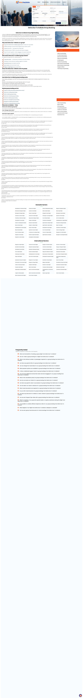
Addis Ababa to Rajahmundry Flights (61, 257)
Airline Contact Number (55, 2)
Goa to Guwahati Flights (46, 229)
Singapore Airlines (60, 66)
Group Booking (45, 2)
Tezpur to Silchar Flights (33, 227)
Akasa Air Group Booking (62, 58)
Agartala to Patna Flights (60, 215)
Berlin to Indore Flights (32, 267)
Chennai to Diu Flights (32, 208)
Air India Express (60, 60)
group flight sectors (38, 86)
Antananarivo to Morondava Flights (21, 262)
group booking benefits (22, 86)
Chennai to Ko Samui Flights (33, 244)
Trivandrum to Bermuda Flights (47, 267)
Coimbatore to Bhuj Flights (47, 220)
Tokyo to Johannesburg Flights (61, 249)
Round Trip (38, 6)
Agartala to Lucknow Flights (33, 229)
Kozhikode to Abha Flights (60, 267)
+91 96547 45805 (7, 117)
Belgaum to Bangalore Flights (61, 208)
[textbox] (59, 10)
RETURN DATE (61, 11)
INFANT (57, 14)
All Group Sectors (60, 106)
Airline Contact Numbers (62, 111)
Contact (64, 2)
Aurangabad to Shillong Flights (34, 237)
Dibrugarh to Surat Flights (47, 213)
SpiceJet (32, 39)
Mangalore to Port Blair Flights (61, 232)
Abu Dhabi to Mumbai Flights (19, 246)
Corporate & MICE (7, 59)
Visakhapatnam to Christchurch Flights (48, 270)
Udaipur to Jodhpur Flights (33, 225)
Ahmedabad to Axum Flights (19, 249)
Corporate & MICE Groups (62, 113)
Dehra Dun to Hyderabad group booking (12, 103)
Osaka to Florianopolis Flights (20, 264)
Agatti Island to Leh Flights (47, 234)
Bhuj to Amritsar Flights (19, 225)
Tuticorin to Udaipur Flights (47, 232)
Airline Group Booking (61, 102)
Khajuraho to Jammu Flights (19, 237)
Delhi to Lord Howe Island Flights (34, 269)
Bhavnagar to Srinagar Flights (20, 213)
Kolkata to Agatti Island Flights (34, 234)
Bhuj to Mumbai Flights (18, 229)
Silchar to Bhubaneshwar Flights (48, 208)
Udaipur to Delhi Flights (32, 220)
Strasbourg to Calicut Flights (19, 254)
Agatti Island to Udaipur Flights (47, 222)
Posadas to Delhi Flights (19, 267)
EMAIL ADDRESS (53, 17)
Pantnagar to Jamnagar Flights (48, 215)
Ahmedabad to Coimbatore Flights (20, 208)
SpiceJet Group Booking (62, 56)
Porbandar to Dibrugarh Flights (61, 222)
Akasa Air (36, 39)
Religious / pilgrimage (8, 67)
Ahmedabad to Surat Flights (47, 227)
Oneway (34, 6)
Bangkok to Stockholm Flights (47, 244)
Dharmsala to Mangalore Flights (20, 210)
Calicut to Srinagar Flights (60, 229)
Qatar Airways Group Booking (63, 63)
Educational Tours (60, 114)
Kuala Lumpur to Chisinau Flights (48, 254)
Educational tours (7, 63)
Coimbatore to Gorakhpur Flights (34, 232)
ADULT (33, 14)
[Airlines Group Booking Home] (23, 2)
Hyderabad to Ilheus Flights (60, 251)
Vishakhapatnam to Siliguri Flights (61, 220)
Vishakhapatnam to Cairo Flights (34, 254)
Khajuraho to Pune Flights (19, 234)
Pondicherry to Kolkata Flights (61, 227)
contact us (12, 118)
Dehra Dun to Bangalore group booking (11, 99)
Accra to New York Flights (33, 275)
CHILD (45, 14)
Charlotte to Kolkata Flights (47, 246)
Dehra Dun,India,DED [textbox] (36, 13)
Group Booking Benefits (62, 107)
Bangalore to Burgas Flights (33, 262)
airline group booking (13, 86)
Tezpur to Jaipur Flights (32, 213)
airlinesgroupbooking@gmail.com (28, 117)
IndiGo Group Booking (61, 53)
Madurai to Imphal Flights (33, 222)
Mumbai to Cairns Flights (47, 264)
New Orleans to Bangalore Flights (61, 254)
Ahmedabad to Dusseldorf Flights (48, 256)
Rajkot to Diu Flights (59, 225)
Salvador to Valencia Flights (60, 244)
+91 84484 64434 (14, 117)
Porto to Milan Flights (18, 251)
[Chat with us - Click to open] (80, 695)
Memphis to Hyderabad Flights (34, 246)
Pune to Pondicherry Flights (19, 232)
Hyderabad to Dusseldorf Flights (61, 264)
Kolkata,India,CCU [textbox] (45, 13)
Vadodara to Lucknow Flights (19, 215)
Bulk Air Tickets (60, 104)
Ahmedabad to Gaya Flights (19, 220)
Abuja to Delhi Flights (18, 256)
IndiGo (25, 39)
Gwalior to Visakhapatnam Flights (20, 222)
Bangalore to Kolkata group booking (11, 101)
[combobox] (58, 10)
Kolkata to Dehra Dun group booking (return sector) (14, 90)
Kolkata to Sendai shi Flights (33, 251)
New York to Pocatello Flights (33, 256)
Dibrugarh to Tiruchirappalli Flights (61, 234)
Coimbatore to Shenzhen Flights (61, 269)
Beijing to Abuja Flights (46, 262)
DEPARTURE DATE (53, 11)
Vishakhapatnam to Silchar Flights (20, 227)
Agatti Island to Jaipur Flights (47, 225)
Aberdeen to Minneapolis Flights (34, 249)
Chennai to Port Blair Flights (33, 215)
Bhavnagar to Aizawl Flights (60, 213)
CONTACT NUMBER (35, 17)
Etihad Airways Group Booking (63, 65)
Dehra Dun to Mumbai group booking (11, 96)
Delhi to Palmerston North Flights (20, 275)
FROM (33, 11)
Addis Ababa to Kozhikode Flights (20, 269)
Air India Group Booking (62, 55)
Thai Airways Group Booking (62, 68)
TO (42, 11)
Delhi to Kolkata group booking (10, 94)
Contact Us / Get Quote (62, 109)
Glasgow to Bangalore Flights (61, 246)
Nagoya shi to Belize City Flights (48, 251)
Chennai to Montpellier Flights (47, 249)
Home (39, 2)
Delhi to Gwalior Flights (46, 210)
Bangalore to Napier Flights (19, 244)
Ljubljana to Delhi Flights (33, 264)
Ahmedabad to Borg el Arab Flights (61, 262)
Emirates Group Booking (62, 61)
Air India (28, 39)
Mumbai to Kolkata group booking (10, 97)
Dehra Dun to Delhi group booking (10, 92)
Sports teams (6, 65)
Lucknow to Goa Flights (32, 210)
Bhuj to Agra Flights (59, 210)
